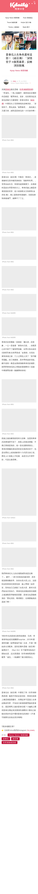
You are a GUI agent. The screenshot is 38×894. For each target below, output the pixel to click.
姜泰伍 (8, 89)
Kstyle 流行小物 (26, 22)
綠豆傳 (15, 739)
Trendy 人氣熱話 (13, 27)
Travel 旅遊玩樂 (12, 22)
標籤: (4, 735)
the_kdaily (31, 730)
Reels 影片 (26, 27)
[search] (34, 2)
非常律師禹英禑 (26, 89)
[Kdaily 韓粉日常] (19, 6)
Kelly (15, 81)
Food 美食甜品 (28, 18)
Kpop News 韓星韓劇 (12, 18)
